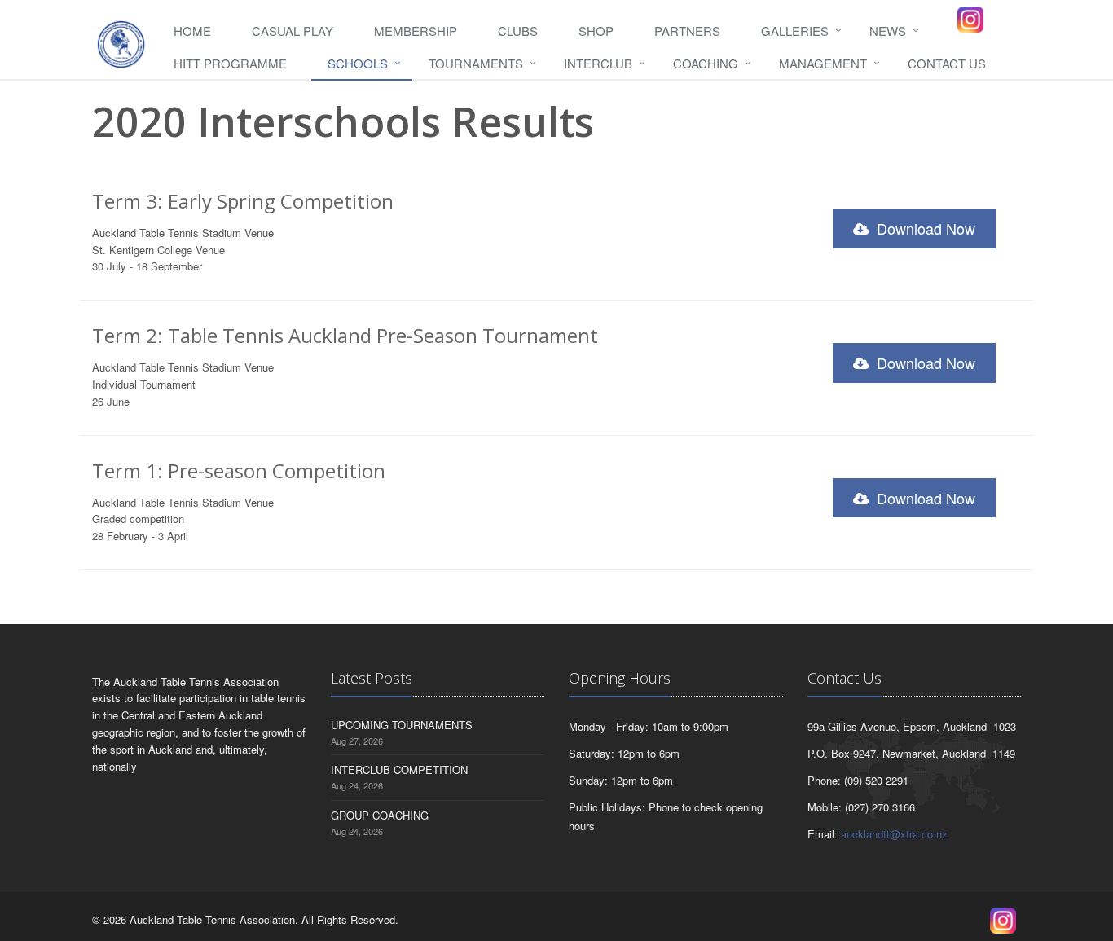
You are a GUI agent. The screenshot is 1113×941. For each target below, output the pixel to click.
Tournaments (476, 63)
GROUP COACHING (380, 815)
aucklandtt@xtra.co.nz (894, 834)
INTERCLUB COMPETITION (399, 769)
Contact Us (947, 63)
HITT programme (230, 63)
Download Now (924, 228)
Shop (596, 30)
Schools (358, 63)
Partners (687, 30)
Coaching (705, 63)
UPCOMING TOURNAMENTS (402, 724)
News (887, 30)
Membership (415, 30)
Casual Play (292, 30)
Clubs (518, 30)
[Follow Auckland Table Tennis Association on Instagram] (970, 20)
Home (192, 30)
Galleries (795, 30)
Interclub (598, 63)
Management (823, 63)
